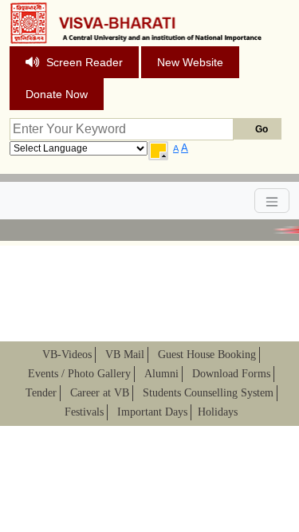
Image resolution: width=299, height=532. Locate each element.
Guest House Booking (207, 355)
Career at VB (99, 393)
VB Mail (124, 355)
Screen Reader (84, 62)
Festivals (84, 412)
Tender (41, 393)
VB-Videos (67, 355)
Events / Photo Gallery (79, 374)
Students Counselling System (208, 393)
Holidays (218, 412)
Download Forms (231, 374)
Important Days (152, 412)
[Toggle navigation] (271, 200)
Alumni (161, 374)
